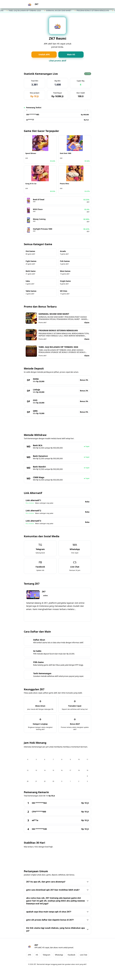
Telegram (46, 955)
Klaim (86, 323)
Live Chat (83, 955)
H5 (87, 4)
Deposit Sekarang (57, 422)
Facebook (71, 955)
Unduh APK (44, 54)
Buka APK (57, 616)
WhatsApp (59, 955)
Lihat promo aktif (57, 60)
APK (79, 4)
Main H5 (71, 54)
